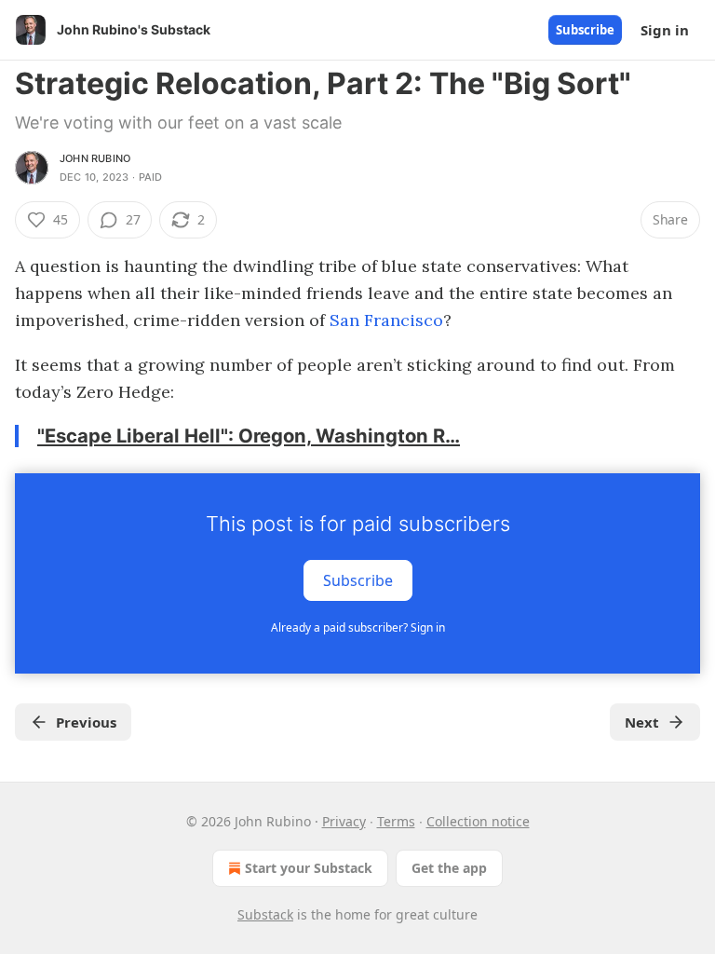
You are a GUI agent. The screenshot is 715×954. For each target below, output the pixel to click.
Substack (265, 914)
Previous (86, 722)
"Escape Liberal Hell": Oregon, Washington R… (248, 435)
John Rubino (95, 158)
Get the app (449, 868)
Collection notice (478, 821)
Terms (396, 821)
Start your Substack (308, 868)
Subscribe (585, 29)
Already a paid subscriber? (358, 627)
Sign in (665, 29)
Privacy (344, 821)
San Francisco (386, 320)
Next (642, 722)
